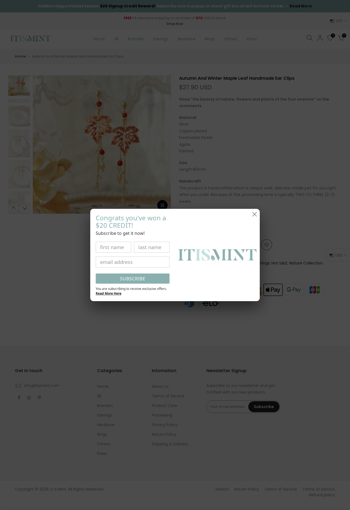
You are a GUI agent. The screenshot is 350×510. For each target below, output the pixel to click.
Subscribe (132, 279)
